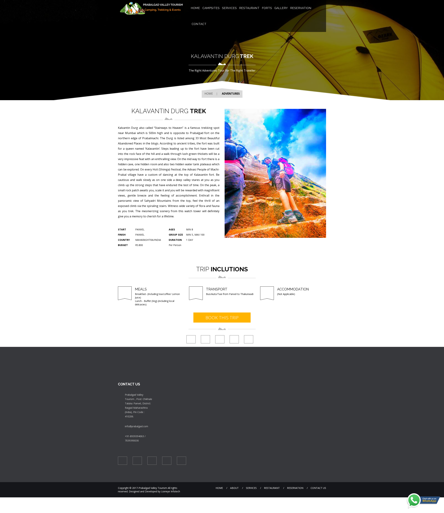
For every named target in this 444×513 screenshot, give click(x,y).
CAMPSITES (211, 8)
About (234, 488)
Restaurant (272, 488)
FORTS (267, 8)
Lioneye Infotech (170, 491)
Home (208, 93)
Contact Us (318, 488)
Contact (199, 24)
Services (229, 8)
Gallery (281, 8)
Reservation (300, 8)
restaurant (249, 8)
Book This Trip (222, 317)
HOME (195, 8)
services (251, 488)
